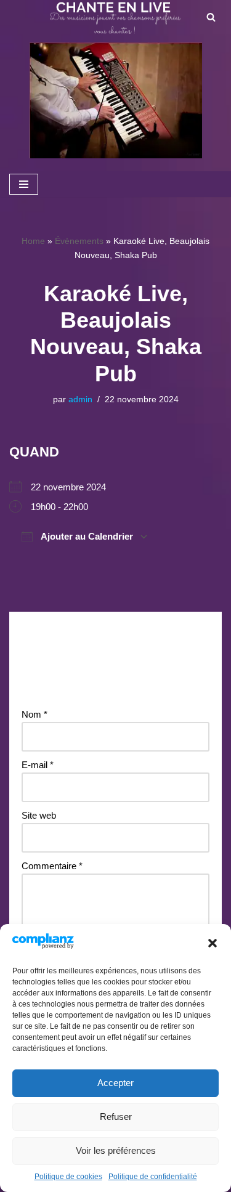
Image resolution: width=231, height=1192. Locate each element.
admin (80, 399)
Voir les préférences (116, 1150)
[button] (212, 943)
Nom (34, 714)
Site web (39, 815)
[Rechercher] (211, 17)
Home (33, 241)
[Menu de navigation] (23, 184)
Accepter (115, 1082)
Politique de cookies (68, 1176)
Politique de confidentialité (152, 1176)
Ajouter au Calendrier (86, 536)
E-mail (38, 765)
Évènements (79, 241)
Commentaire (52, 866)
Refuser (116, 1116)
